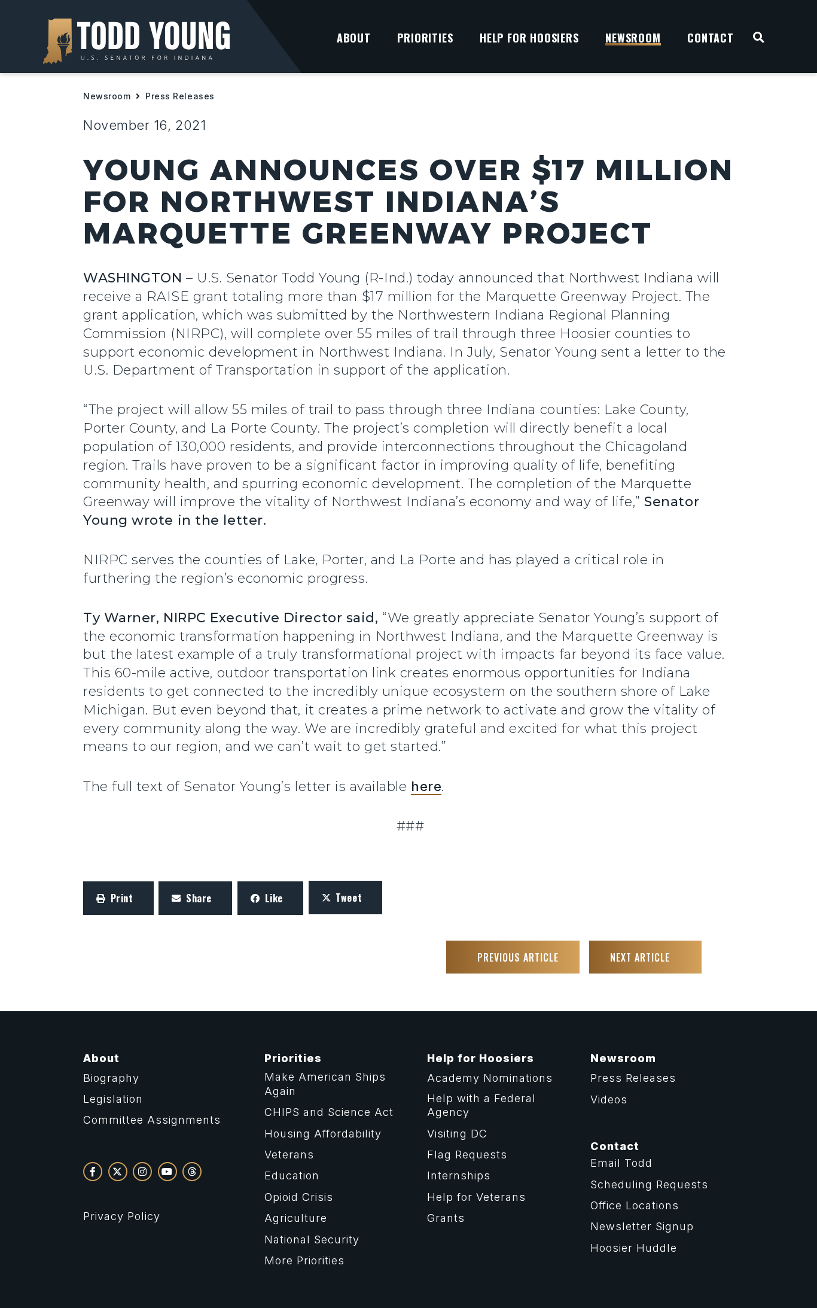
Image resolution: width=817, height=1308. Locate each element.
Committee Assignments (152, 1120)
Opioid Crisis (298, 1197)
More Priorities (304, 1260)
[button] (118, 898)
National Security (311, 1239)
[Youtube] (167, 1171)
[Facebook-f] (92, 1171)
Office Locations (634, 1205)
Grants (446, 1218)
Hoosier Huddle (633, 1248)
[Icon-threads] (192, 1171)
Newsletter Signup (642, 1226)
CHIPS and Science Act (329, 1112)
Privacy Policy (121, 1216)
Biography (111, 1078)
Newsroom (106, 96)
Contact (614, 1146)
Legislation (113, 1099)
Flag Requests (467, 1154)
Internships (458, 1175)
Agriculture (295, 1218)
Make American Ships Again (325, 1083)
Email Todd (621, 1163)
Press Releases (180, 96)
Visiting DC (457, 1133)
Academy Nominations (490, 1078)
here (426, 786)
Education (291, 1175)
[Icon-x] (117, 1171)
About (101, 1058)
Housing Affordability (323, 1133)
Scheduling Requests (649, 1184)
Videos (608, 1099)
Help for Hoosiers (480, 1058)
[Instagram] (142, 1171)
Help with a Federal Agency (481, 1105)
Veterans (289, 1154)
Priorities (293, 1058)
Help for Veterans (476, 1197)
